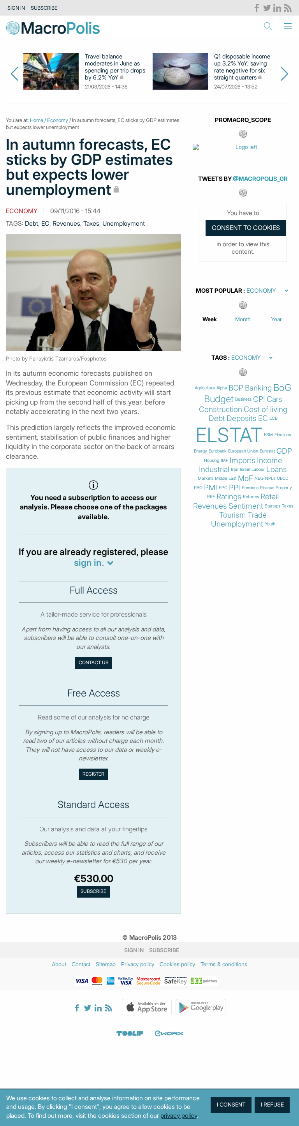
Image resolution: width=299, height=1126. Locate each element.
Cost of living (265, 409)
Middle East (225, 478)
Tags (219, 357)
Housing (211, 460)
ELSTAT (228, 435)
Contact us (93, 662)
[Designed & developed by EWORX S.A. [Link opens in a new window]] (169, 1033)
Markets (205, 478)
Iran (234, 469)
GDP (284, 451)
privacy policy (178, 1115)
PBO (198, 487)
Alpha (221, 388)
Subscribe (44, 8)
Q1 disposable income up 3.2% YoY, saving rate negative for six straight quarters (242, 67)
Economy (57, 120)
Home (36, 120)
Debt (31, 223)
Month (243, 319)
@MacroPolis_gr (260, 178)
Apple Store (147, 1007)
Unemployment (123, 223)
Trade (257, 515)
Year (276, 319)
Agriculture (205, 388)
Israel (245, 469)
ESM (268, 434)
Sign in (16, 8)
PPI (234, 487)
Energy (200, 451)
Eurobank (218, 451)
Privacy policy (137, 964)
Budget (219, 399)
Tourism (232, 515)
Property (284, 487)
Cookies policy (177, 964)
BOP (236, 388)
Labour (258, 469)
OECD (282, 478)
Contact (81, 964)
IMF (224, 460)
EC (45, 223)
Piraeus (267, 487)
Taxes (91, 223)
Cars (274, 399)
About (59, 964)
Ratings (228, 496)
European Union (243, 451)
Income (269, 460)
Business (243, 399)
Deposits (242, 418)
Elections (282, 434)
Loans (276, 469)
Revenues (66, 223)
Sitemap (106, 964)
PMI (210, 487)
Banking (258, 388)
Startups (272, 506)
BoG (282, 387)
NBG (259, 478)
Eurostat (267, 451)
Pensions (250, 487)
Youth (270, 524)
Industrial (214, 469)
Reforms (251, 496)
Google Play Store (200, 1007)
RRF (211, 496)
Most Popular (219, 290)
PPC (223, 487)
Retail (269, 496)
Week (209, 319)
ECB (273, 418)
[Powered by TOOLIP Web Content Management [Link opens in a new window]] (130, 1033)
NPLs (270, 478)
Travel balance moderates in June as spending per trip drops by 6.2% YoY (115, 67)
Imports (242, 460)
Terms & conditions (224, 964)
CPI (259, 399)
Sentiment (246, 506)
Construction (220, 409)
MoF (245, 478)
